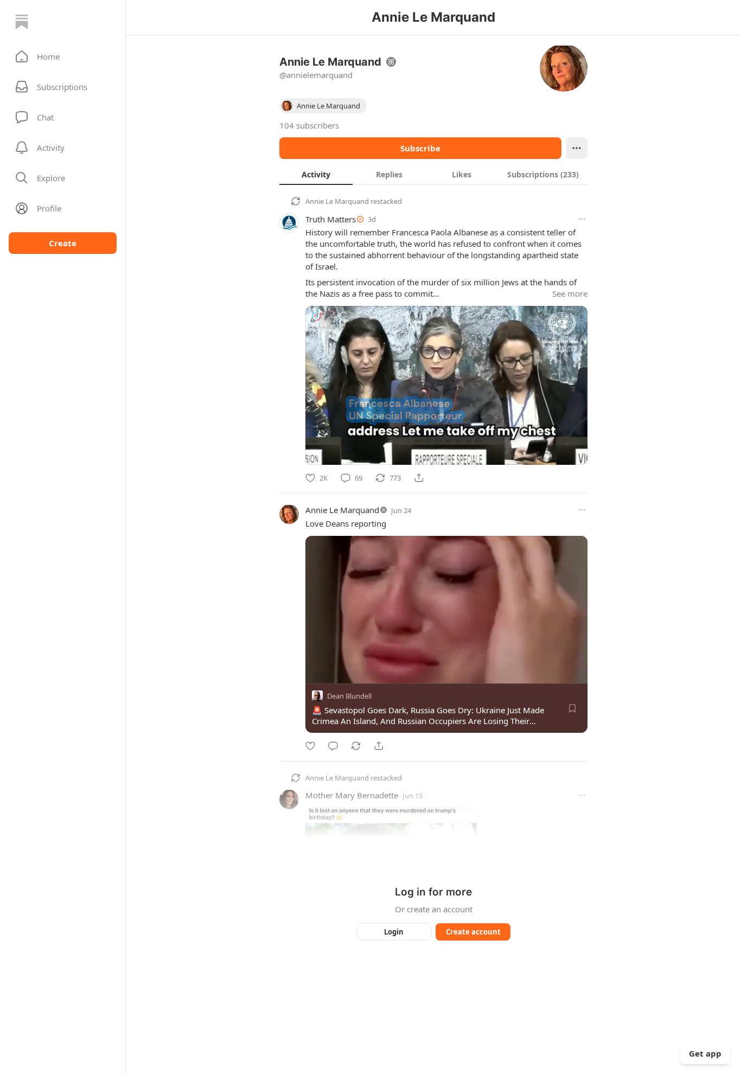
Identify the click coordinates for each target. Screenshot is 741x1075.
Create (62, 243)
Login (394, 932)
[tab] (316, 174)
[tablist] (433, 174)
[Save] (572, 708)
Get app (705, 1053)
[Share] (419, 478)
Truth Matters (330, 219)
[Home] (22, 22)
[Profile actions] (576, 148)
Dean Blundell (349, 696)
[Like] (310, 745)
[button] (63, 56)
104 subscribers (309, 125)
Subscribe (420, 148)
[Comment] (333, 745)
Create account (473, 932)
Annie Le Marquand (337, 201)
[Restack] (356, 745)
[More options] (582, 219)
